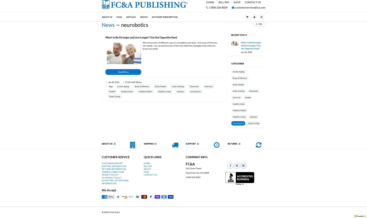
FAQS (119, 17)
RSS (260, 24)
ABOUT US (107, 17)
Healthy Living (164, 91)
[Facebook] (230, 166)
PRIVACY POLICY (110, 175)
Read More (123, 72)
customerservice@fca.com (250, 7)
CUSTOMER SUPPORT (112, 163)
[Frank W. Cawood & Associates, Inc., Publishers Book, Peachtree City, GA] (240, 178)
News (108, 25)
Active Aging (123, 86)
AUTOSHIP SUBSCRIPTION (165, 17)
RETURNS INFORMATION (114, 169)
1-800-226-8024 (218, 7)
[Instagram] (243, 166)
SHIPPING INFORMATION (114, 166)
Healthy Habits (145, 91)
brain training (178, 86)
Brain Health (160, 86)
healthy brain (127, 91)
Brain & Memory (142, 86)
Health (112, 91)
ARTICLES (131, 17)
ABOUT (147, 169)
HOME (210, 2)
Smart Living (114, 96)
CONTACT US (253, 2)
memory (180, 91)
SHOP (237, 2)
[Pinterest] (237, 166)
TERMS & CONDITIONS (113, 172)
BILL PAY (224, 2)
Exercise (208, 86)
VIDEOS (144, 17)
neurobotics (195, 91)
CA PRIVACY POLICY (112, 177)
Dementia (194, 86)
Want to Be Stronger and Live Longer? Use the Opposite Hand (251, 45)
